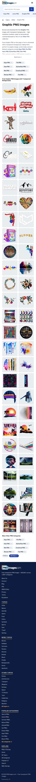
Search (4, 763)
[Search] (31, 9)
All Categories (6, 758)
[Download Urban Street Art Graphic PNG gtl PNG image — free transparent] (26, 493)
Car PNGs (4, 728)
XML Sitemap (6, 766)
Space (3, 690)
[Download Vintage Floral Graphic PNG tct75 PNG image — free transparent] (26, 300)
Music (3, 657)
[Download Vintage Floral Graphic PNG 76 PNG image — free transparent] (26, 284)
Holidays (4, 643)
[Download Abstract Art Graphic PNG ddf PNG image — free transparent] (26, 251)
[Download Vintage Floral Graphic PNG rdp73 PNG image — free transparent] (10, 300)
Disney (4, 676)
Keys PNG (6, 14)
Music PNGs (5, 739)
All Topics (4, 755)
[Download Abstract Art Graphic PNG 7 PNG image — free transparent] (10, 268)
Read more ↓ (18, 57)
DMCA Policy (5, 589)
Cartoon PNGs (6, 719)
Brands (4, 654)
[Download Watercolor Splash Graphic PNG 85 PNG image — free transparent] (26, 364)
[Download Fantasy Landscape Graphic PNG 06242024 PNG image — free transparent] (26, 461)
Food (3, 616)
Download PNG (22, 70)
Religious (4, 701)
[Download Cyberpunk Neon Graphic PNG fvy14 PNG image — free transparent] (10, 380)
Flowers (4, 649)
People (4, 660)
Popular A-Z (5, 760)
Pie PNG (28, 49)
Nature (4, 608)
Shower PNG (9, 74)
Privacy (4, 592)
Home (3, 752)
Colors (3, 619)
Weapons (4, 684)
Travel (3, 630)
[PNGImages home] (3, 20)
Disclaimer (5, 597)
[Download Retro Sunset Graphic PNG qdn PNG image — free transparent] (26, 413)
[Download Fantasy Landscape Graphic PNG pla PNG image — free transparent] (10, 477)
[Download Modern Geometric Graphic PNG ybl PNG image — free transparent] (10, 316)
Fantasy (4, 687)
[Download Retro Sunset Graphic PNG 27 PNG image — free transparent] (10, 429)
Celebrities (5, 698)
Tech (3, 695)
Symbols (4, 622)
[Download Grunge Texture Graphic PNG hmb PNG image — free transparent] (26, 525)
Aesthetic (5, 668)
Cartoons (4, 646)
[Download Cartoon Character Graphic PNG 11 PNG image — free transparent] (10, 461)
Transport (5, 681)
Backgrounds (6, 663)
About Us (4, 578)
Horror (3, 665)
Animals (4, 611)
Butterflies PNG (14, 51)
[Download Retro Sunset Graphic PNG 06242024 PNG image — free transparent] (26, 429)
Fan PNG (22, 74)
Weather (4, 703)
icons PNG (16, 14)
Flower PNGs (5, 730)
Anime (3, 613)
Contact (4, 581)
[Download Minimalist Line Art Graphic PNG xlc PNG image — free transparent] (26, 445)
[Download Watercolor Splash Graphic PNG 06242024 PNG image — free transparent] (10, 348)
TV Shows (5, 692)
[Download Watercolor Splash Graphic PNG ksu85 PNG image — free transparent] (26, 348)
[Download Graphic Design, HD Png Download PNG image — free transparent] (10, 171)
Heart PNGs (5, 733)
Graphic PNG (26, 14)
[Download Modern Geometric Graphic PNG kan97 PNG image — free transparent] (10, 332)
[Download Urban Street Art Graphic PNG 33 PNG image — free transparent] (26, 509)
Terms (4, 595)
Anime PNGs (5, 717)
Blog (3, 584)
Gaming (4, 633)
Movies (4, 641)
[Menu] (32, 2)
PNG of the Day (6, 749)
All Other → (14, 556)
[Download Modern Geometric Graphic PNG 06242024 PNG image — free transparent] (26, 316)
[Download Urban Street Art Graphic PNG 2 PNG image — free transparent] (10, 525)
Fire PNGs (4, 736)
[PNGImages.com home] (15, 2)
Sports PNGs (5, 714)
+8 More (5, 555)
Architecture (5, 679)
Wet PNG (23, 51)
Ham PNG (5, 51)
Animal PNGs (5, 725)
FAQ (3, 586)
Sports (4, 624)
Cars (3, 627)
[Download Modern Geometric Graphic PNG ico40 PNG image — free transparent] (26, 332)
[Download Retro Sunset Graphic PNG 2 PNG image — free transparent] (10, 413)
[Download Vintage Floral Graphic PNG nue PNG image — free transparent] (10, 284)
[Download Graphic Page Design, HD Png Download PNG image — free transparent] (26, 155)
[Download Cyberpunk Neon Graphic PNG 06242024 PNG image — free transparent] (26, 380)
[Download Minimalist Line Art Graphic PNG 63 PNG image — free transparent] (10, 445)
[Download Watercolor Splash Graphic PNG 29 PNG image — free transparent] (10, 364)
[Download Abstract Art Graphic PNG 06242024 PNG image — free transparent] (26, 268)
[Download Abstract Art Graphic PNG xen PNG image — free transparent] (10, 251)
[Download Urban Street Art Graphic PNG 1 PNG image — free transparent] (10, 509)
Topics (8, 20)
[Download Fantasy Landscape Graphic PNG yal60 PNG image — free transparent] (26, 477)
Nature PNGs (5, 722)
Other (13, 20)
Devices (4, 652)
